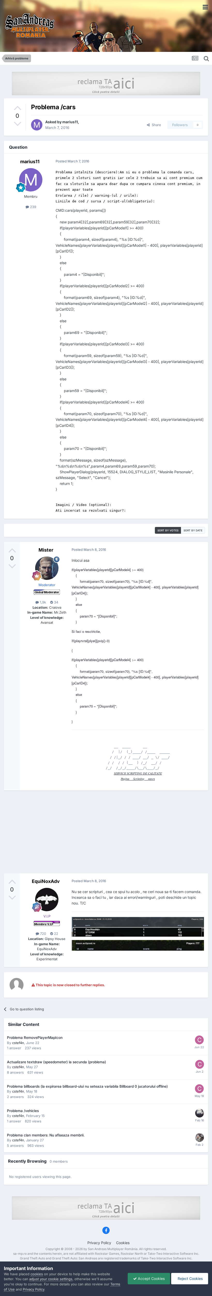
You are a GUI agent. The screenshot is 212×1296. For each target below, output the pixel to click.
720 (42, 933)
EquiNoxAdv (46, 881)
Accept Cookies (151, 1278)
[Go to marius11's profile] (36, 125)
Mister (46, 550)
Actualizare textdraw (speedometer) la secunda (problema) (56, 1062)
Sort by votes (167, 530)
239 (32, 207)
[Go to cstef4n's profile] (199, 1040)
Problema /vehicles (23, 1111)
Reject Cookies (190, 1278)
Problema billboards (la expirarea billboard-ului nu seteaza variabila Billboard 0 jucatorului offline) (87, 1086)
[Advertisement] (106, 832)
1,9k (42, 602)
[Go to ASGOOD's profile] (199, 1113)
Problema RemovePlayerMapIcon (35, 1038)
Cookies (123, 1242)
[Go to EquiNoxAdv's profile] (46, 899)
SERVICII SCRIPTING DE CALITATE (138, 773)
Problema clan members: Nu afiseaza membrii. (46, 1135)
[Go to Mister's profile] (46, 568)
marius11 (70, 122)
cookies (37, 1274)
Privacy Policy (99, 1242)
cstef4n (18, 1043)
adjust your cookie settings (50, 1279)
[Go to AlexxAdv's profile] (199, 1137)
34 (55, 602)
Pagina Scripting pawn (138, 779)
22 (55, 933)
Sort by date (193, 530)
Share (155, 125)
